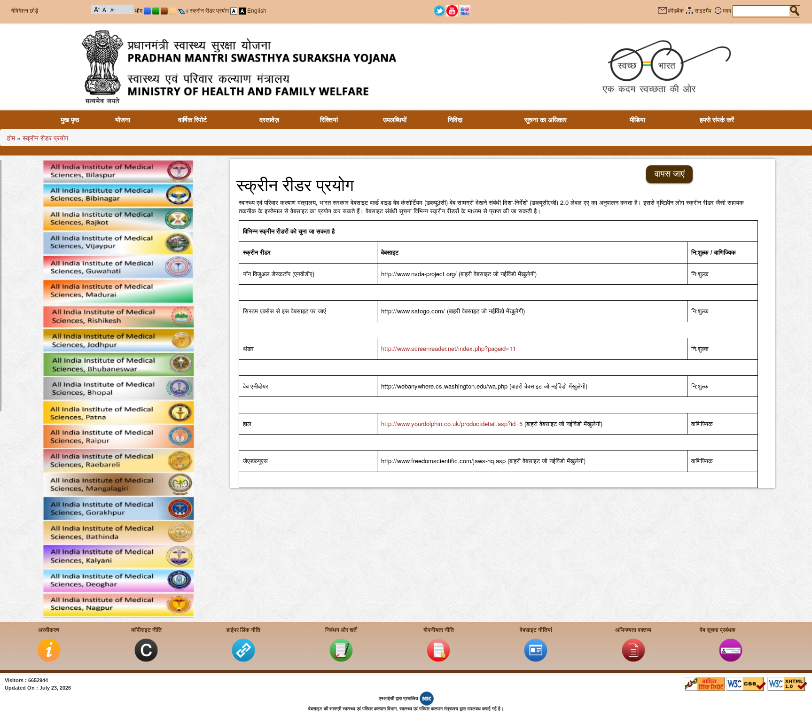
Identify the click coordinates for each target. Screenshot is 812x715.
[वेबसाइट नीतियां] (535, 649)
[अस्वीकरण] (49, 649)
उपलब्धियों (394, 120)
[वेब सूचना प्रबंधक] (730, 649)
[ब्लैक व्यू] (242, 10)
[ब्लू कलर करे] (147, 10)
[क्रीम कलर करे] (172, 10)
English (256, 10)
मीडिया (637, 120)
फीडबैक (676, 11)
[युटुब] (452, 10)
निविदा (455, 120)
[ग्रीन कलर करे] (155, 10)
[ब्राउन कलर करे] (164, 10)
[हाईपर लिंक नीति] (243, 649)
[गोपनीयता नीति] (438, 649)
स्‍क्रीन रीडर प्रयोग (45, 137)
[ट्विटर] (439, 10)
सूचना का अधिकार (545, 120)
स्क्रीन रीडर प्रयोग (209, 10)
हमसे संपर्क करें (717, 120)
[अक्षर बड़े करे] (97, 9)
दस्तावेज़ (269, 120)
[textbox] (761, 11)
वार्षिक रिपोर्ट (192, 120)
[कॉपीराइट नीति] (146, 649)
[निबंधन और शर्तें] (341, 649)
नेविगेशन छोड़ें (24, 10)
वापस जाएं (670, 174)
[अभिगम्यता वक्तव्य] (633, 649)
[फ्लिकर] (464, 10)
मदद (727, 11)
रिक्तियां (329, 120)
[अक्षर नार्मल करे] (105, 9)
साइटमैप (703, 11)
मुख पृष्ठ (70, 120)
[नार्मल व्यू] (233, 10)
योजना (122, 120)
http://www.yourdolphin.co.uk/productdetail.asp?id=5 (452, 423)
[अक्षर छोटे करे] (112, 9)
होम (11, 137)
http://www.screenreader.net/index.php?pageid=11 (448, 348)
